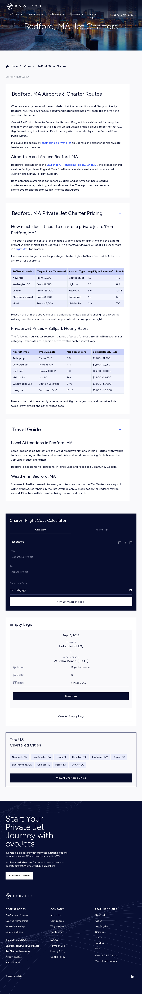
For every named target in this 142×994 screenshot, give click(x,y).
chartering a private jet (56, 142)
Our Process (57, 920)
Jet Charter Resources (18, 951)
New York (100, 915)
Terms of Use (57, 945)
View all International (106, 961)
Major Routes (13, 962)
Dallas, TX (60, 764)
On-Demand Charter (17, 915)
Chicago (100, 932)
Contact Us (56, 932)
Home (14, 66)
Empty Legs (92, 16)
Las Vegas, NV (100, 757)
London (99, 943)
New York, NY (19, 757)
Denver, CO (78, 764)
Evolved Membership (17, 920)
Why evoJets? (58, 926)
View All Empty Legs (71, 716)
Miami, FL (61, 757)
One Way (40, 529)
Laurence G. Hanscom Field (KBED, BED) (72, 164)
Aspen (98, 920)
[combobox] (11, 557)
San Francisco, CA (22, 764)
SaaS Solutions (14, 932)
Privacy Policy (57, 951)
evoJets (18, 976)
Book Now (71, 696)
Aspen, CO (119, 757)
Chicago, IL (43, 764)
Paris (97, 948)
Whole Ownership (15, 926)
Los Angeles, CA (42, 757)
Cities (27, 66)
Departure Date (18, 583)
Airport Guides (14, 956)
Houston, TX (79, 757)
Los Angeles (101, 926)
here (52, 865)
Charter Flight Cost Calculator (22, 945)
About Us (55, 915)
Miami (98, 937)
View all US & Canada (106, 955)
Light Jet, (22, 249)
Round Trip (102, 529)
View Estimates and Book (71, 601)
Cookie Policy (57, 956)
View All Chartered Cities (71, 777)
